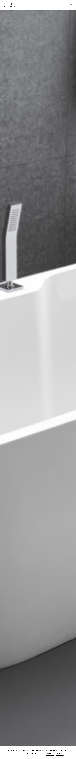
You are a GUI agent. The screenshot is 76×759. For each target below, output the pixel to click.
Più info (59, 754)
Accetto (49, 754)
